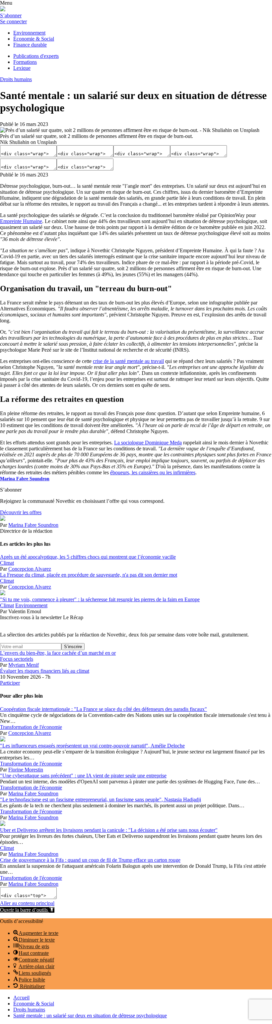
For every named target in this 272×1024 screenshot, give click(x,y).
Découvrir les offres (20, 512)
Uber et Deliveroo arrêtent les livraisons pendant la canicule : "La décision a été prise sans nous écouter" (109, 830)
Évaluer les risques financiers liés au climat (44, 671)
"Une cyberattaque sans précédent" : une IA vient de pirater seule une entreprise (83, 775)
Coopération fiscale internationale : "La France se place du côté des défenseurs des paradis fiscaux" (103, 709)
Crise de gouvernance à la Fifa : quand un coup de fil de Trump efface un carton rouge (90, 860)
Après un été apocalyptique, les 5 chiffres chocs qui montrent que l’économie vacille (88, 557)
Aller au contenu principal (27, 903)
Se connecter (13, 21)
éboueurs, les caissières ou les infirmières (152, 472)
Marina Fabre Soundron (24, 478)
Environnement (31, 605)
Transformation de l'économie (31, 727)
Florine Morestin (25, 769)
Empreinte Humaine (21, 221)
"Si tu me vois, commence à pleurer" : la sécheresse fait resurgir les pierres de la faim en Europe (100, 599)
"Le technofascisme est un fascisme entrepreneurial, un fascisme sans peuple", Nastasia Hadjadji (100, 799)
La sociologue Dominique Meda (148, 442)
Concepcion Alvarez (29, 569)
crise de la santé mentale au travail (128, 361)
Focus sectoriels (16, 659)
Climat (7, 563)
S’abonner (11, 15)
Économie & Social (33, 1003)
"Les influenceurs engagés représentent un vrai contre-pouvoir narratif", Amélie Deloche (92, 745)
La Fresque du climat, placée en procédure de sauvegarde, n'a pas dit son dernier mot (88, 575)
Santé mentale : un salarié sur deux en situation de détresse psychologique (90, 1015)
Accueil (21, 997)
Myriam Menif (23, 665)
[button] (27, 910)
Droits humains (16, 79)
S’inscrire (73, 646)
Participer (10, 683)
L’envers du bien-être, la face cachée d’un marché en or (58, 653)
